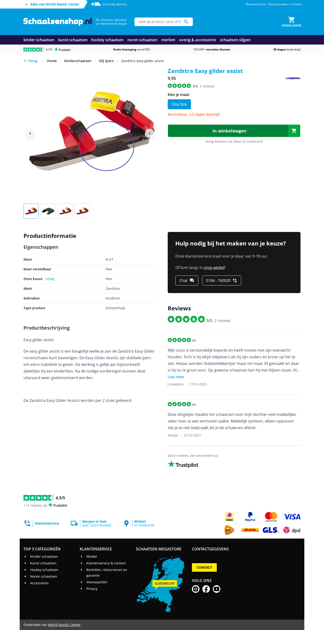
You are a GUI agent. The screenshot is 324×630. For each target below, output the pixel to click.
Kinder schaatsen (44, 556)
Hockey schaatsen (44, 569)
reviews (207, 86)
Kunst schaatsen (43, 563)
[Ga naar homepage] (57, 22)
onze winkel (214, 267)
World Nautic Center (64, 624)
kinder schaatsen (38, 39)
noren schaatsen (142, 39)
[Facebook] (206, 589)
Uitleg (50, 278)
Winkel (91, 556)
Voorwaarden (96, 582)
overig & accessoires (197, 39)
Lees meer (176, 377)
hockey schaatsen (107, 39)
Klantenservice (255, 4)
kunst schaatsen (73, 39)
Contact (297, 4)
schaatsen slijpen (235, 39)
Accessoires (39, 583)
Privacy (91, 588)
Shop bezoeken (278, 4)
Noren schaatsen (43, 576)
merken (168, 39)
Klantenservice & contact (106, 563)
